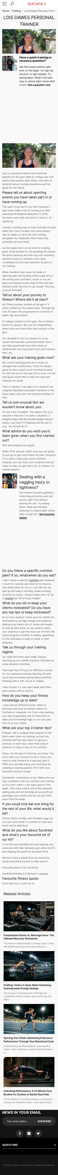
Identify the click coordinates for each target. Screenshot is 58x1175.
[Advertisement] (29, 111)
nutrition (34, 580)
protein (9, 598)
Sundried (16, 1165)
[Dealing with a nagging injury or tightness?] (9, 480)
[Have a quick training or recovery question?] (9, 63)
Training (16, 10)
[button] (12, 4)
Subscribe (44, 1121)
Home (5, 10)
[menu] (4, 4)
